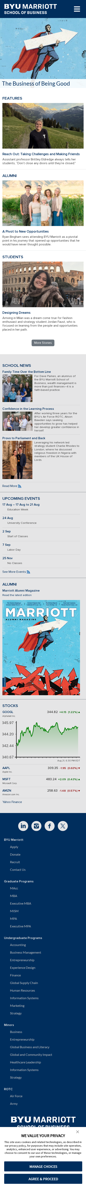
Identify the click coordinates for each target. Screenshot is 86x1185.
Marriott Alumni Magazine (21, 591)
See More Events (14, 572)
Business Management (25, 952)
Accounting (18, 945)
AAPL (6, 768)
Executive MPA (20, 926)
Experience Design (22, 967)
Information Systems (24, 998)
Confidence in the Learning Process (28, 409)
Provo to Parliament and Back (23, 438)
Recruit (15, 862)
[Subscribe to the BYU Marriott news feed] (19, 486)
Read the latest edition (17, 595)
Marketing (17, 1005)
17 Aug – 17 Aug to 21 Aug (21, 505)
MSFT (6, 779)
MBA (13, 896)
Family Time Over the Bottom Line (26, 372)
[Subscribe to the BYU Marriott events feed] (28, 572)
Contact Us (18, 869)
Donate (15, 854)
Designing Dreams (16, 313)
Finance (15, 975)
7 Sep (6, 545)
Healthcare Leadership (25, 1062)
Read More (9, 486)
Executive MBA (20, 903)
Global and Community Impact (31, 1054)
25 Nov (7, 558)
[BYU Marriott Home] (43, 1121)
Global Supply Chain (24, 983)
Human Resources (22, 990)
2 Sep (6, 531)
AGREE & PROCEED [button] (43, 1179)
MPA (13, 918)
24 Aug (7, 518)
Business (16, 1032)
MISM (14, 911)
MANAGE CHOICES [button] (43, 1166)
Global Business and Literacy (29, 1047)
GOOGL (7, 712)
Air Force (16, 1096)
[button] (77, 1131)
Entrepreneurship (22, 960)
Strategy (16, 1013)
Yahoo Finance (12, 802)
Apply (14, 847)
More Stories (43, 343)
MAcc (14, 888)
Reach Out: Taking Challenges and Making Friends (41, 154)
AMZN (6, 791)
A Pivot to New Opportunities (25, 231)
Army (14, 1103)
